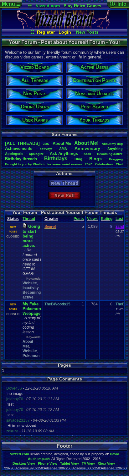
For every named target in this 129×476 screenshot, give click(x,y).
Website (30, 283)
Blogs (95, 158)
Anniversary (87, 148)
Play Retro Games (82, 5)
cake (88, 164)
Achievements (18, 148)
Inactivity (31, 288)
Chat (119, 164)
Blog (78, 159)
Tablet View (69, 463)
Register (46, 32)
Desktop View (24, 463)
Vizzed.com (48, 5)
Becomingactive (110, 154)
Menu (11, 4)
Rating (106, 218)
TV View (88, 463)
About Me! (28, 343)
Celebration (104, 164)
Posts (79, 218)
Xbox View (106, 463)
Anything (115, 148)
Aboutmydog (112, 143)
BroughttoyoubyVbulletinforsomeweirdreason (43, 164)
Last (119, 218)
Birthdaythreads (21, 158)
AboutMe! (86, 143)
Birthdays (55, 158)
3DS (46, 143)
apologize (36, 154)
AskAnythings (64, 153)
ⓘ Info (118, 4)
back (87, 154)
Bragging (116, 159)
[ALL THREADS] (22, 143)
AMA (63, 148)
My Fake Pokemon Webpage (32, 309)
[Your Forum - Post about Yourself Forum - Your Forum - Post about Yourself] (64, 27)
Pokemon (31, 355)
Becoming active (32, 294)
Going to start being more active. (31, 236)
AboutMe (62, 143)
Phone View (47, 463)
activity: (46, 148)
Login (65, 32)
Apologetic (14, 154)
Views (92, 218)
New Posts (87, 32)
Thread (29, 218)
